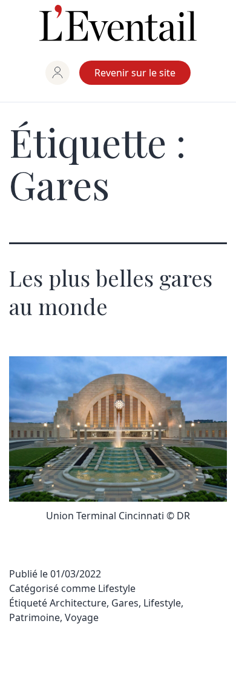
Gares (125, 603)
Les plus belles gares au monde (110, 292)
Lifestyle (117, 588)
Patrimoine (34, 617)
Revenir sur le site (134, 72)
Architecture (78, 603)
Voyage (82, 617)
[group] (57, 73)
